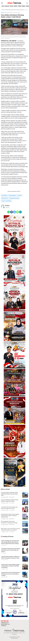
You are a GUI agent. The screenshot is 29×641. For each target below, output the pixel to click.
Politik (19, 6)
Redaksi (7, 205)
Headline (20, 195)
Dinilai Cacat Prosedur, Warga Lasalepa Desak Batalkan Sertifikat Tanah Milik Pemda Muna (10, 566)
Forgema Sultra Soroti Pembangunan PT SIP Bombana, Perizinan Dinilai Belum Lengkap (10, 574)
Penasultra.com (4, 622)
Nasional (7, 6)
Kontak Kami (14, 634)
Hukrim (15, 6)
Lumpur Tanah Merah (6, 201)
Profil (5, 632)
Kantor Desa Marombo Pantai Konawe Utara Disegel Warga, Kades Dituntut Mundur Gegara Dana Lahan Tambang (10, 542)
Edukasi (23, 6)
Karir (24, 632)
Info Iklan (20, 632)
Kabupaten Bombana (14, 198)
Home (3, 6)
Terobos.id (3, 625)
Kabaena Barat (5, 198)
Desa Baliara (4, 195)
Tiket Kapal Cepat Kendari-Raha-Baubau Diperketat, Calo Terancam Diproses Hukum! (10, 550)
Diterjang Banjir (12, 195)
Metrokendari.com (5, 624)
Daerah (11, 6)
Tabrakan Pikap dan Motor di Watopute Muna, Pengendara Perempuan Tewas (10, 557)
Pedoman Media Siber (14, 632)
